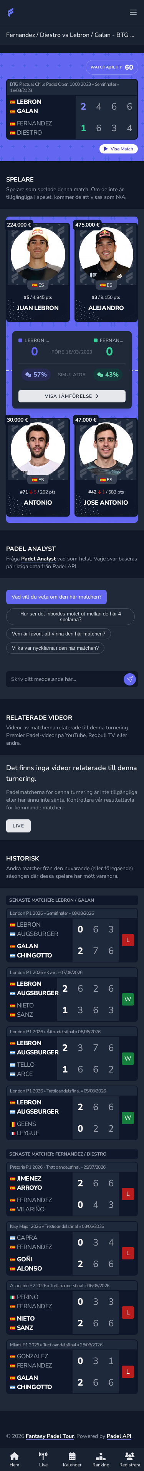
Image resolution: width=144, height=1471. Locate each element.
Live (18, 826)
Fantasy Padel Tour (50, 1436)
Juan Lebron (38, 308)
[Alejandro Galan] (106, 254)
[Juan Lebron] (38, 254)
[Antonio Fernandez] (38, 449)
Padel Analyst (38, 558)
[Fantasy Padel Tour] (10, 12)
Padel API (119, 1436)
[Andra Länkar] (133, 12)
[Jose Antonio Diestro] (106, 449)
